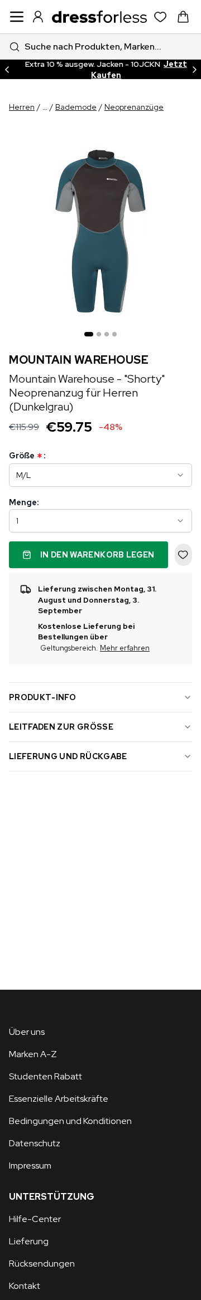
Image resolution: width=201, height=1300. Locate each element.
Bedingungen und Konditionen (70, 1121)
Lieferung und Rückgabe (68, 756)
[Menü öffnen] (17, 17)
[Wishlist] (160, 17)
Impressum (30, 1165)
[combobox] (100, 46)
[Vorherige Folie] (6, 69)
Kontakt (24, 1286)
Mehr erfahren (125, 648)
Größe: (27, 456)
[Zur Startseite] (99, 16)
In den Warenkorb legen (97, 555)
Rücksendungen (42, 1263)
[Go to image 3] (106, 334)
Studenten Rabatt (45, 1076)
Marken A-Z (33, 1054)
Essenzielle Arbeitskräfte (58, 1098)
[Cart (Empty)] (183, 17)
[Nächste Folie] (194, 69)
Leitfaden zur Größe (61, 727)
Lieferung (29, 1241)
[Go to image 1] (88, 334)
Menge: (24, 502)
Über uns (27, 1032)
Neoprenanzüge (134, 107)
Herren (22, 107)
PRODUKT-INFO (42, 697)
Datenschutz (34, 1143)
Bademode (76, 107)
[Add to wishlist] (183, 555)
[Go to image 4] (114, 334)
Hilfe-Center (35, 1219)
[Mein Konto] (38, 17)
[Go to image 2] (99, 334)
